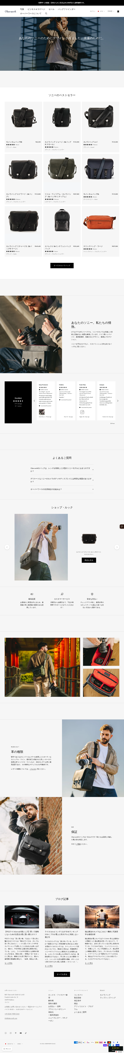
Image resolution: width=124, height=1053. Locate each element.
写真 (22, 9)
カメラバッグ (105, 995)
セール (51, 9)
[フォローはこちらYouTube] (21, 1033)
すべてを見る (62, 974)
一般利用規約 (53, 1015)
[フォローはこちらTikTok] (26, 1033)
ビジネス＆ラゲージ (36, 9)
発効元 (51, 1012)
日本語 (110, 11)
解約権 (51, 1000)
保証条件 (77, 1000)
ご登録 (78, 844)
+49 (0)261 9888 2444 (12, 1014)
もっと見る (8, 963)
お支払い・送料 (54, 1006)
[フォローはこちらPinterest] (16, 1033)
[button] (14, 145)
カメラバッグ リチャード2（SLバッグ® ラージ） (89, 552)
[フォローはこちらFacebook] (6, 1033)
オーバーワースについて (30, 13)
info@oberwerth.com (11, 1018)
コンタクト (78, 995)
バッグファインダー (66, 9)
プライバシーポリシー (57, 1009)
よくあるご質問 (80, 1012)
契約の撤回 (52, 1003)
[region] (76, 400)
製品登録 (77, 998)
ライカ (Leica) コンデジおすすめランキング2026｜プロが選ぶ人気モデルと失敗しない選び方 (61, 934)
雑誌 (76, 1003)
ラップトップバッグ (108, 998)
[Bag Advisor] (122, 526)
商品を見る (89, 560)
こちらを (33, 769)
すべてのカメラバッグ (62, 265)
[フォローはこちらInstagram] (11, 1033)
